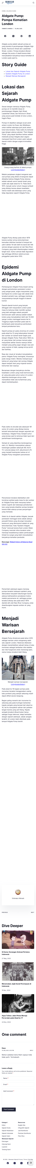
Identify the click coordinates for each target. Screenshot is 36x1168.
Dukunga (4, 1141)
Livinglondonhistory (18, 170)
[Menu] (3, 3)
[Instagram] (15, 1163)
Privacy (21, 1159)
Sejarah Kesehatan (7, 1130)
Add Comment (8, 1091)
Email (5, 1084)
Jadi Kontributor (23, 1130)
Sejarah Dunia (11, 11)
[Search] (33, 2)
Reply (31, 1050)
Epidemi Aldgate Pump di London (18, 74)
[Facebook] (5, 36)
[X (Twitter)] (13, 36)
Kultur (3, 1125)
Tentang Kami (6, 1149)
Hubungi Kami (6, 1144)
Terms (25, 1159)
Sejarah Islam (6, 1136)
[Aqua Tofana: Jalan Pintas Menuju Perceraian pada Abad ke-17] (18, 1003)
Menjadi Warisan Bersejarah (16, 76)
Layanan (4, 1147)
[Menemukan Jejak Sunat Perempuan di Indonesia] (18, 971)
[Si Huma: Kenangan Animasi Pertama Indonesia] (18, 940)
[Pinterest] (21, 36)
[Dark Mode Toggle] (30, 1162)
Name (5, 1078)
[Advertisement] (18, 215)
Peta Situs (21, 1136)
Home (3, 11)
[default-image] (9, 2)
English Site (21, 1125)
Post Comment (9, 1109)
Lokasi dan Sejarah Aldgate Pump (18, 71)
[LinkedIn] (29, 36)
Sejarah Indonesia (7, 1133)
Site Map (30, 1159)
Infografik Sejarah (23, 1128)
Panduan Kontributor (24, 1133)
